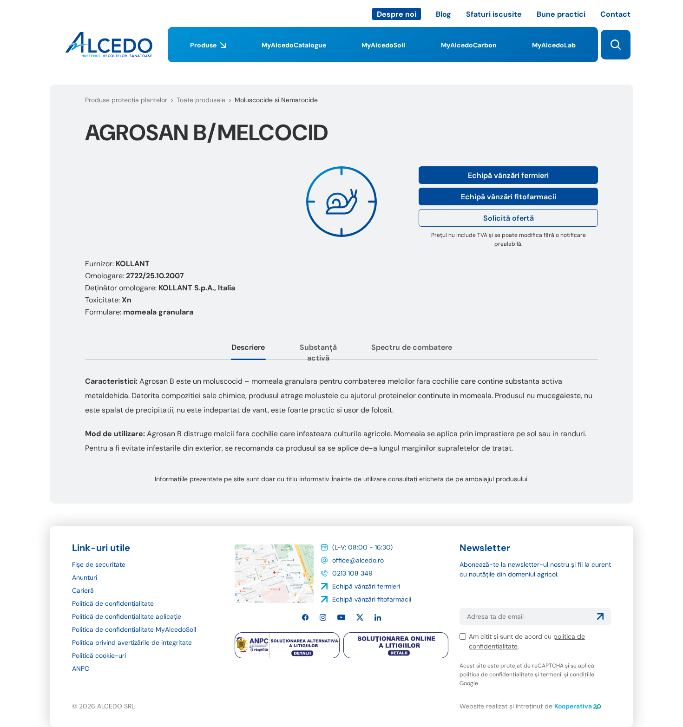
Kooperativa (573, 706)
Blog (443, 14)
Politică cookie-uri (99, 655)
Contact (615, 14)
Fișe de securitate (98, 564)
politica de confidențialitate (496, 674)
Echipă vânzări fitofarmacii (508, 197)
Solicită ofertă (508, 218)
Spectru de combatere (411, 347)
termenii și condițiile (567, 674)
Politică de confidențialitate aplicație (126, 616)
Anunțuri (84, 577)
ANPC (80, 668)
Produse (203, 45)
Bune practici (561, 14)
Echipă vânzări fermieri (508, 175)
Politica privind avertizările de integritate (132, 642)
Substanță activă (318, 352)
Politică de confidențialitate (113, 603)
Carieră (83, 590)
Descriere (248, 347)
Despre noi (396, 14)
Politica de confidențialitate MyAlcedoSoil (134, 629)
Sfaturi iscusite (494, 14)
